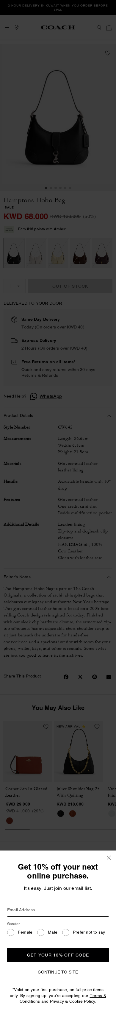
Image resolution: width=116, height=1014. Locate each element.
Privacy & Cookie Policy (72, 1001)
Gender (13, 924)
